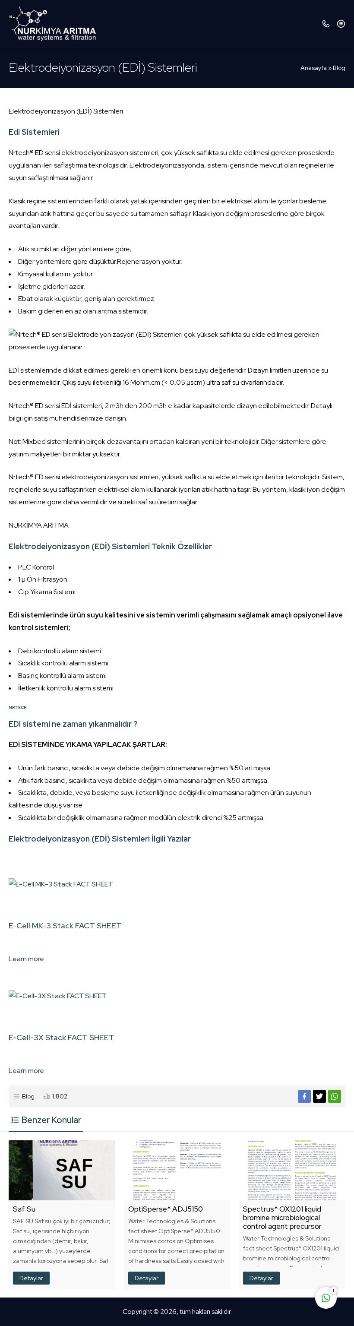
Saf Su (24, 1209)
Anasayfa (313, 68)
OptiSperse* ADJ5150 (165, 1209)
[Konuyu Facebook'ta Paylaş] (304, 1096)
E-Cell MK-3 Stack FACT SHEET (65, 925)
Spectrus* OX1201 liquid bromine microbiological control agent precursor (282, 1217)
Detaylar (31, 1278)
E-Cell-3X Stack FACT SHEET (61, 1037)
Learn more (26, 958)
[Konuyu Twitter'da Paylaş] (319, 1096)
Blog (339, 68)
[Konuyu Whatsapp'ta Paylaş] (334, 1096)
